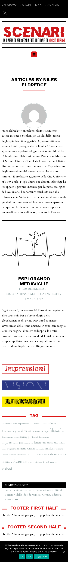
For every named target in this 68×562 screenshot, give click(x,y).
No (29, 556)
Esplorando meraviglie (34, 281)
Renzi (41, 454)
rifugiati (46, 455)
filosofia (56, 430)
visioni (7, 469)
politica (32, 454)
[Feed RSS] (4, 13)
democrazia (7, 431)
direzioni (27, 431)
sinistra (38, 462)
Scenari (20, 461)
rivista (53, 454)
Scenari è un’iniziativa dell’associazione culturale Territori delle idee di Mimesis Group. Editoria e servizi (34, 494)
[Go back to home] (34, 32)
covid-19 (44, 424)
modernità (40, 449)
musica (49, 448)
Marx (56, 443)
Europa (45, 431)
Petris (18, 454)
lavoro (30, 443)
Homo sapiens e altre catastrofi (31, 294)
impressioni (10, 442)
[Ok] (64, 551)
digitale (16, 431)
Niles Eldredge (31, 289)
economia (36, 431)
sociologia (53, 462)
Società (46, 462)
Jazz (21, 442)
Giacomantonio (7, 437)
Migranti (11, 448)
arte (15, 423)
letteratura (40, 442)
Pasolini (12, 454)
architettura (7, 423)
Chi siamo (9, 4)
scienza (31, 462)
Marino (50, 442)
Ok (22, 556)
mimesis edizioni (26, 448)
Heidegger (25, 436)
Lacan (26, 443)
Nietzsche (58, 448)
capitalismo (23, 423)
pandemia (5, 455)
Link (38, 4)
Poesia (23, 454)
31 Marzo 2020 (33, 299)
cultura (52, 423)
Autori (26, 4)
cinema (35, 423)
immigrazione (44, 437)
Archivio (52, 4)
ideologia (35, 437)
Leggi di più (42, 556)
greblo (16, 437)
